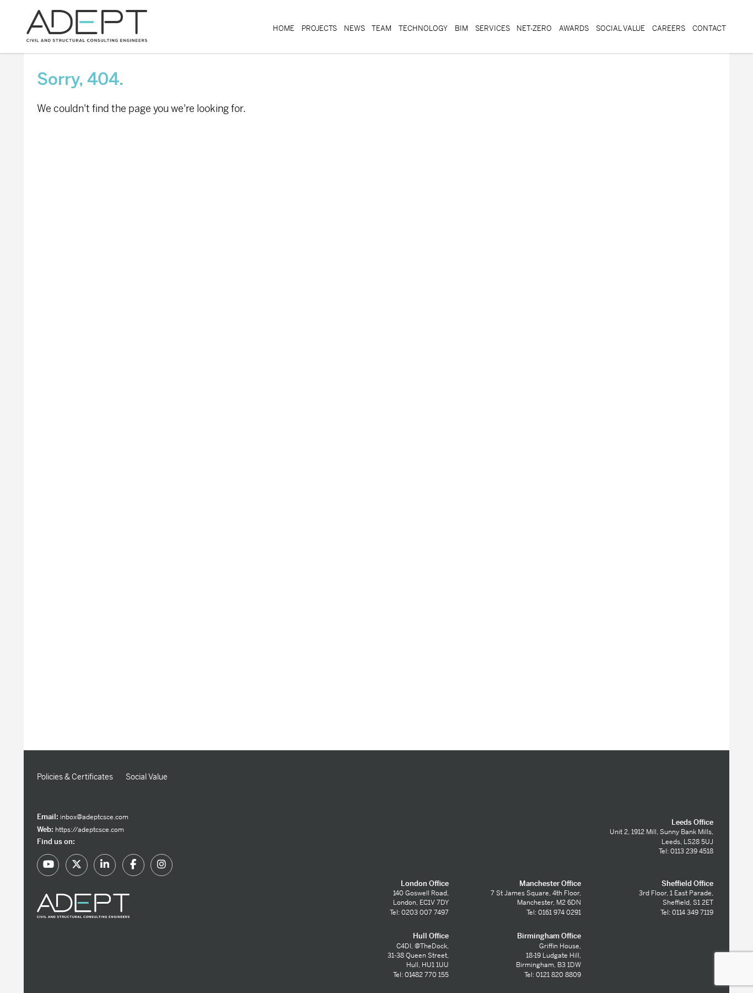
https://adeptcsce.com (89, 829)
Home (283, 28)
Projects (319, 28)
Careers (668, 28)
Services (492, 28)
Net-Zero (534, 28)
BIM (461, 28)
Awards (574, 28)
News (354, 28)
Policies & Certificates (75, 777)
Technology (423, 28)
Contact (709, 28)
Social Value (620, 28)
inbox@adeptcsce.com (94, 817)
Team (381, 28)
